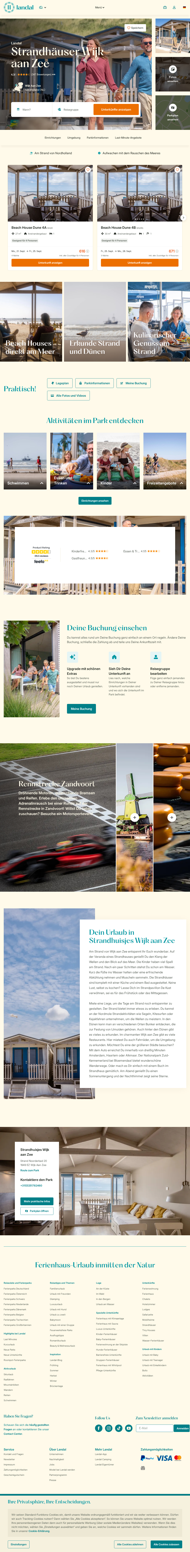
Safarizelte (147, 1314)
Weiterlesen (17, 351)
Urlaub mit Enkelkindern (154, 1365)
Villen (145, 1335)
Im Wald (100, 1293)
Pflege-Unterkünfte (106, 1370)
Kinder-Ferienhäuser (106, 1334)
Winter (53, 1380)
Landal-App (101, 1454)
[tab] (58, 817)
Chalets (146, 1299)
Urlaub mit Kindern (152, 1349)
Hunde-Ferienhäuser (106, 1349)
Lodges (146, 1309)
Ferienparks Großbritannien (17, 1325)
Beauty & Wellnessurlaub (62, 1345)
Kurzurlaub (9, 1344)
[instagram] (109, 1431)
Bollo (145, 1370)
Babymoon (55, 1319)
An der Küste (102, 1288)
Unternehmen (56, 1454)
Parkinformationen (97, 383)
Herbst (53, 1375)
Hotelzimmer (148, 1304)
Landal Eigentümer (104, 1464)
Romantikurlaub (58, 1340)
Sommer (54, 1370)
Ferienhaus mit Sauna (107, 1323)
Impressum (9, 1464)
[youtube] (128, 1431)
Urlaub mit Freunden (60, 1293)
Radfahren (9, 1379)
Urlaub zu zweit (57, 1314)
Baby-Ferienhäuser (105, 1339)
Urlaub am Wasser (105, 1304)
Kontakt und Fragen (14, 1454)
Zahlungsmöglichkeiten (15, 1469)
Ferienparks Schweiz (14, 1299)
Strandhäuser (149, 1325)
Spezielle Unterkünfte (107, 1312)
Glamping (55, 1299)
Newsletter (9, 1459)
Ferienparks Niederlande (16, 1304)
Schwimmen (10, 1400)
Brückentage (56, 1386)
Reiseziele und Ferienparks (18, 1282)
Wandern (8, 1390)
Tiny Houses (148, 1330)
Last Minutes (10, 1339)
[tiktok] (119, 1431)
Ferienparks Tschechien (16, 1319)
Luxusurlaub (56, 1304)
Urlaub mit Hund (58, 1309)
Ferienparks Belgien (14, 1314)
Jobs (51, 1464)
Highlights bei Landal (14, 1333)
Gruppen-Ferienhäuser (107, 1360)
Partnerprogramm (58, 1475)
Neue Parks (9, 1349)
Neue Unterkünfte (13, 1354)
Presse (52, 1480)
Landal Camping (103, 1459)
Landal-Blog (56, 1360)
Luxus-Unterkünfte (105, 1329)
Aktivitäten (147, 1375)
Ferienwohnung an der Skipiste (112, 1344)
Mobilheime (148, 1319)
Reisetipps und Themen (62, 1282)
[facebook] (99, 1431)
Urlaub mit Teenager (152, 1360)
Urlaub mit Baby (150, 1354)
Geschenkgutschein (14, 1475)
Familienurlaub (57, 1288)
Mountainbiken (11, 1384)
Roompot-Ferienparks (15, 1360)
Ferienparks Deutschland (16, 1288)
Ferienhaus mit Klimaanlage (110, 1318)
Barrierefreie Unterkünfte (109, 1354)
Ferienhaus (148, 1293)
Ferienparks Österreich (15, 1293)
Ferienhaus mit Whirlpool (109, 1365)
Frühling (54, 1365)
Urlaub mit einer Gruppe (62, 1325)
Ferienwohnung (150, 1288)
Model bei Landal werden (62, 1469)
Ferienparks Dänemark (15, 1309)
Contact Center (13, 1433)
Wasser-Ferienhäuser (153, 1340)
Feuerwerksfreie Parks (61, 1330)
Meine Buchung (136, 383)
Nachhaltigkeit (56, 1459)
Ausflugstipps (57, 1335)
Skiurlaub (8, 1374)
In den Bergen (103, 1299)
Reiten (7, 1395)
